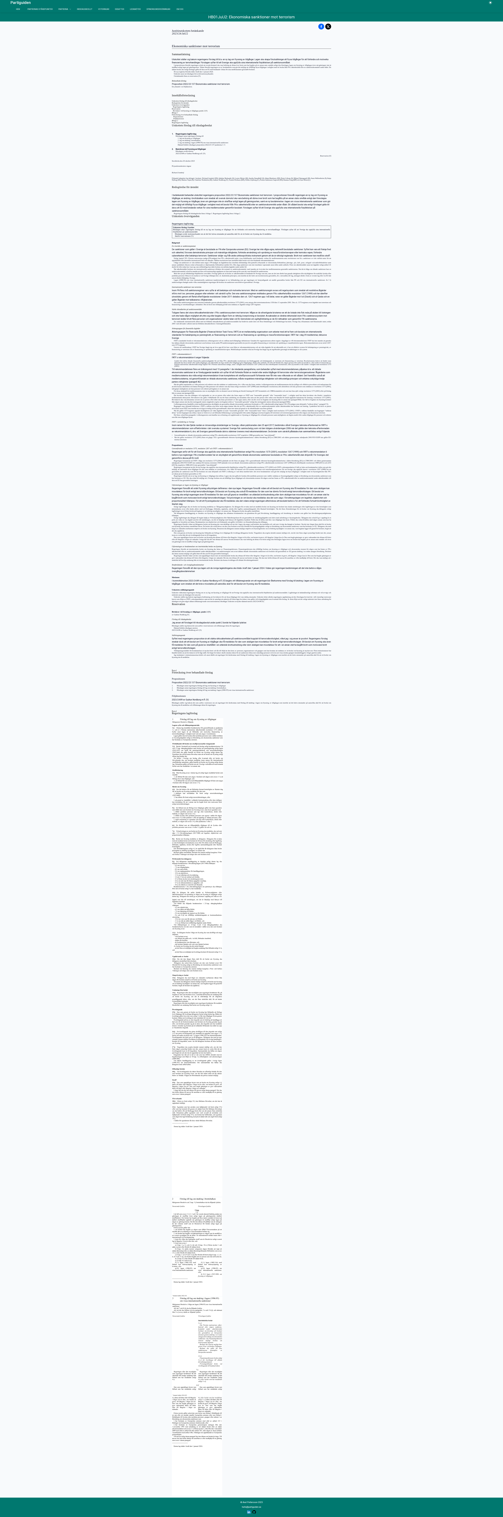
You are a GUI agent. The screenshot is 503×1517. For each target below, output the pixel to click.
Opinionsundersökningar (158, 9)
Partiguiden (20, 2)
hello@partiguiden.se (251, 1507)
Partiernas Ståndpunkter (40, 9)
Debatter (119, 9)
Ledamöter (135, 9)
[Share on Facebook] (321, 26)
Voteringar (103, 9)
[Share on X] (328, 26)
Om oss (179, 9)
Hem (18, 9)
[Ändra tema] (490, 3)
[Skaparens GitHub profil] (254, 1512)
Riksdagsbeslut (84, 9)
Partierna (63, 9)
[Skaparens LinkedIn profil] (249, 1512)
